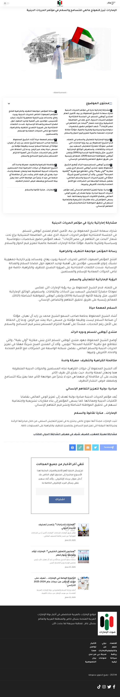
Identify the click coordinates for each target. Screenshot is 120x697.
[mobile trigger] (114, 3)
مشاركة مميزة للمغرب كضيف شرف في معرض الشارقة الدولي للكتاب (75, 434)
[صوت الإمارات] (60, 3)
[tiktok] (99, 687)
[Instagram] (104, 687)
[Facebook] (114, 687)
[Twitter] (109, 687)
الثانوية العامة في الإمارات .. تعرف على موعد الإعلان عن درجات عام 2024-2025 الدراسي (55, 582)
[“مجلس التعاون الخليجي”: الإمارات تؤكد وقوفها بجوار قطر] (83, 556)
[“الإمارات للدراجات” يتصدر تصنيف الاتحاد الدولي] (83, 529)
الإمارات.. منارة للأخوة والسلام (40, 190)
